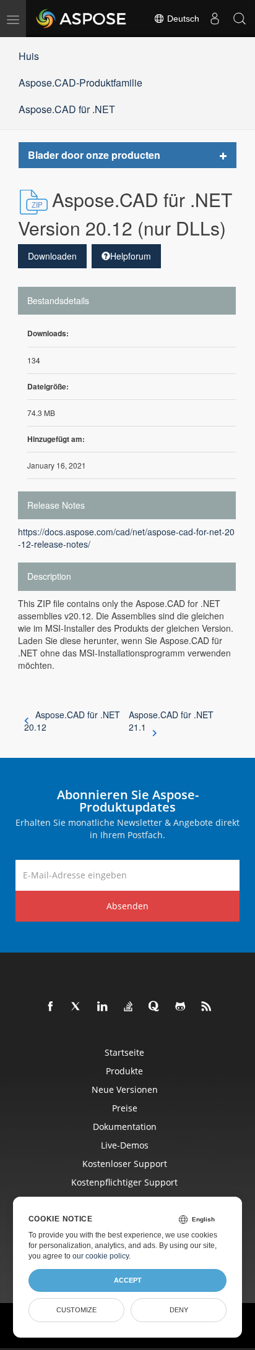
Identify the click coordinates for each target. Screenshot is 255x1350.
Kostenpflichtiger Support (124, 1182)
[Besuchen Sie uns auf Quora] (155, 1007)
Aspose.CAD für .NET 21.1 (171, 720)
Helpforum (130, 256)
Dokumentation (125, 1126)
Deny (179, 1310)
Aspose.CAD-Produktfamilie (80, 82)
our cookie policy (100, 1256)
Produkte (124, 1071)
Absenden (127, 906)
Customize (76, 1310)
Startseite (124, 1052)
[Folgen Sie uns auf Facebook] (51, 1007)
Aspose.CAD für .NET (67, 109)
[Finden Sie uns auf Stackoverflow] (129, 1007)
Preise (124, 1108)
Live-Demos (125, 1145)
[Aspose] (81, 18)
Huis (29, 56)
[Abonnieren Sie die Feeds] (207, 1007)
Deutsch (182, 18)
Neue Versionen (125, 1089)
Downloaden (52, 256)
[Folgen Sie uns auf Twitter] (77, 1007)
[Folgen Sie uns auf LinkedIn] (103, 1007)
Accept (128, 1280)
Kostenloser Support (124, 1164)
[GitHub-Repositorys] (181, 1007)
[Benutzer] (214, 18)
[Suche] (239, 18)
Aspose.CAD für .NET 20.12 (72, 720)
